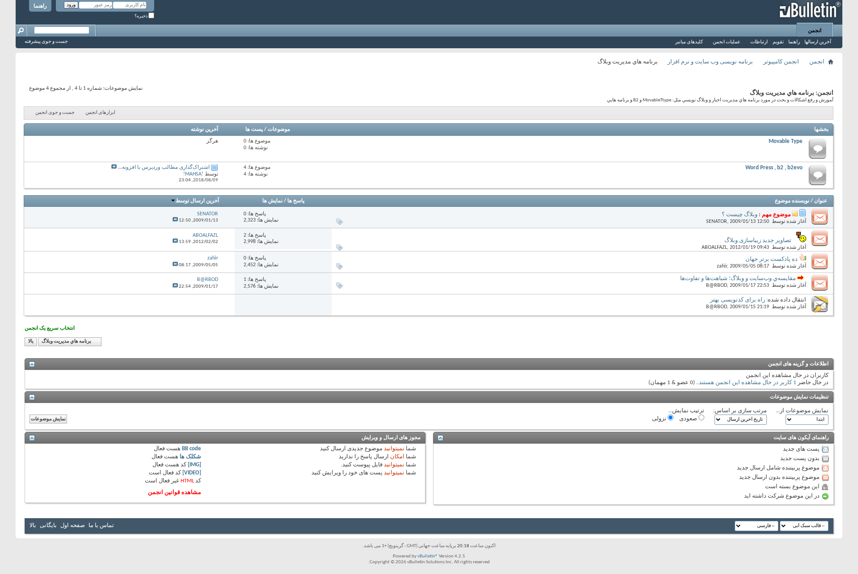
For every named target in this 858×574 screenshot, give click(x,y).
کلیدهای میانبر (689, 42)
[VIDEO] (191, 473)
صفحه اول (72, 525)
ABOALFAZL (714, 247)
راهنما (40, 6)
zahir (722, 266)
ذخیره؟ (141, 16)
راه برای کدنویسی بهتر (737, 300)
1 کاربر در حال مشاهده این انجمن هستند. (747, 382)
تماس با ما (101, 525)
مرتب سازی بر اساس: (740, 411)
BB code (191, 449)
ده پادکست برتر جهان (771, 259)
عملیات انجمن (726, 42)
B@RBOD (716, 285)
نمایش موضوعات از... (802, 411)
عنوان (820, 201)
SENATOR (716, 221)
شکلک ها (190, 457)
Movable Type (786, 141)
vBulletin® (427, 556)
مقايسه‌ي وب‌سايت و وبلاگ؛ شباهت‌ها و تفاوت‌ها (738, 278)
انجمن (814, 31)
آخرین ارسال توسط (197, 201)
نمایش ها (272, 201)
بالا (31, 341)
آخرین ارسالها (817, 42)
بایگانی (48, 525)
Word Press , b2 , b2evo (774, 168)
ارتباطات (759, 42)
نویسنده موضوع (792, 201)
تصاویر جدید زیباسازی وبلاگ (757, 240)
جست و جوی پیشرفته (46, 41)
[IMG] (194, 465)
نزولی (660, 419)
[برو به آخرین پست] (175, 220)
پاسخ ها (295, 201)
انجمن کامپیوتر (781, 62)
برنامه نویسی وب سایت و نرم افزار (710, 62)
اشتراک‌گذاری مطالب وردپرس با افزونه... (164, 167)
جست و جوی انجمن (55, 112)
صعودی (688, 419)
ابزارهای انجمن (100, 112)
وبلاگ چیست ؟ (739, 215)
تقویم (778, 42)
